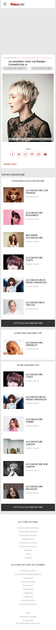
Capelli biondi (28, 589)
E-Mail (45, 154)
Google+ (25, 154)
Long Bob (28, 558)
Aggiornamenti (28, 539)
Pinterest (32, 154)
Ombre (28, 554)
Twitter (19, 154)
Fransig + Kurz (10, 164)
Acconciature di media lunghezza (28, 574)
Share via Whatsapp (38, 154)
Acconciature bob (28, 582)
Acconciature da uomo (28, 535)
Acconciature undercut (15, 68)
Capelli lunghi (28, 578)
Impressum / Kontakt (28, 617)
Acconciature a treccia (28, 543)
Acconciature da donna (28, 532)
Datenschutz (28, 620)
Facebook (12, 154)
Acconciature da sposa (28, 546)
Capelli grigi (28, 593)
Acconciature (28, 522)
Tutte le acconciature (28, 323)
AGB (28, 613)
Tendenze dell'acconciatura (28, 528)
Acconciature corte (28, 571)
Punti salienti (28, 585)
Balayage (28, 550)
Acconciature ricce (28, 600)
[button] (50, 105)
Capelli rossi (28, 597)
